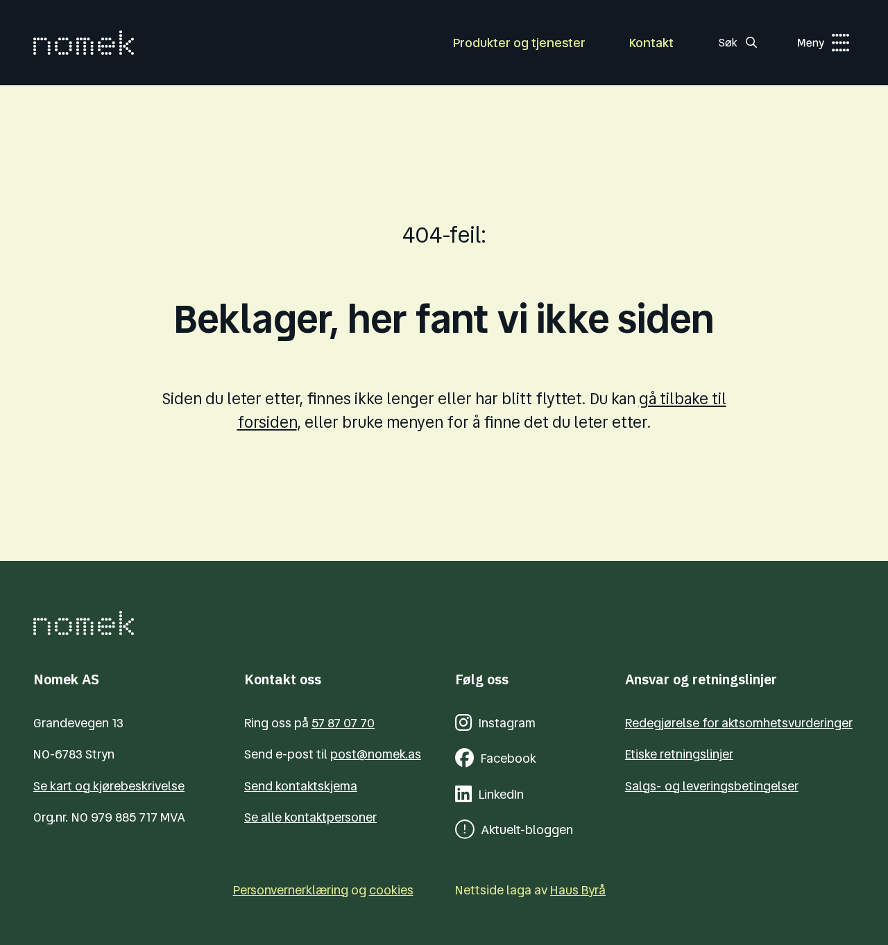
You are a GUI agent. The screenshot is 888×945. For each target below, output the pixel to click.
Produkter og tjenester (519, 42)
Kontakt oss (282, 679)
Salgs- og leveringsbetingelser (712, 786)
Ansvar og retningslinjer (701, 679)
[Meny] (809, 42)
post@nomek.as (375, 754)
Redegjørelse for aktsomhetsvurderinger (739, 722)
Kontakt (651, 42)
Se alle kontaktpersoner (310, 817)
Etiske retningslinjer (679, 754)
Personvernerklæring (290, 890)
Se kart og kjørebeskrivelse (109, 786)
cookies (391, 890)
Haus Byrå (578, 890)
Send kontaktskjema (300, 786)
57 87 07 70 (343, 722)
